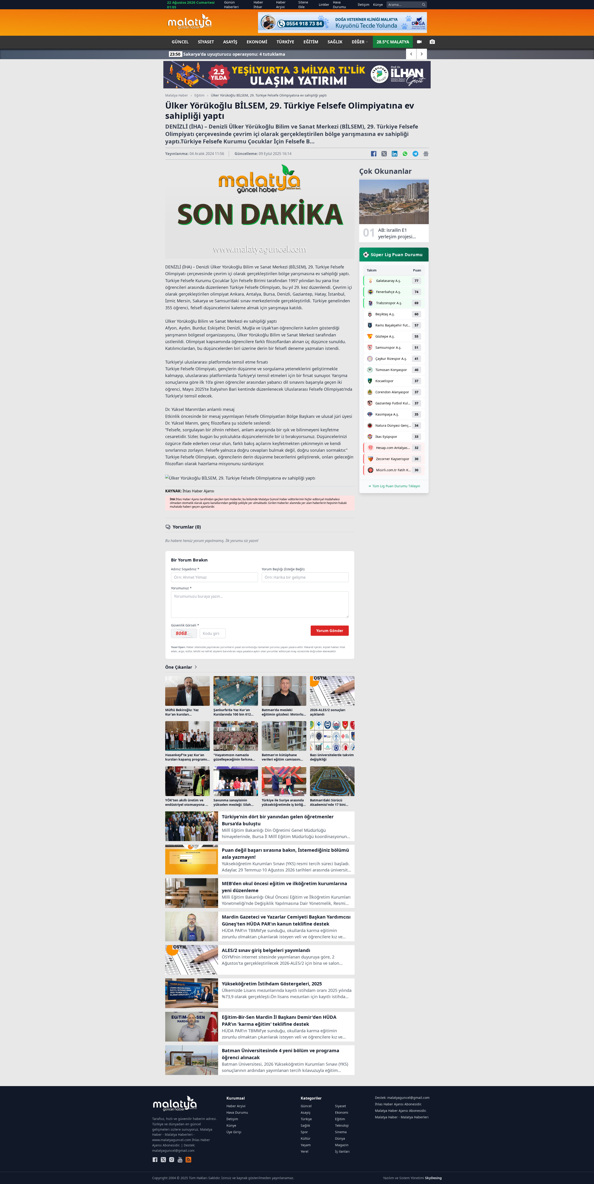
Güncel (180, 42)
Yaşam (306, 1145)
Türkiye (285, 42)
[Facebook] (155, 1159)
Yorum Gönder (329, 630)
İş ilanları (342, 1151)
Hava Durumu (339, 4)
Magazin (342, 1145)
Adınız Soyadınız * (185, 569)
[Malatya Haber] (189, 22)
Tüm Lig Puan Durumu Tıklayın (396, 486)
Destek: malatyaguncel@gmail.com (402, 1097)
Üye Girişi (233, 1132)
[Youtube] (180, 1159)
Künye (378, 4)
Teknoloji (342, 1125)
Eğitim (310, 42)
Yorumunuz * (181, 588)
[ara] (423, 4)
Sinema (341, 1132)
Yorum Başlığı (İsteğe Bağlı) (283, 569)
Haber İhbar (258, 4)
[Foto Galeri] (432, 41)
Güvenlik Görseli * (185, 625)
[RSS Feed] (188, 1159)
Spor (304, 1132)
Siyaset (206, 42)
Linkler (324, 4)
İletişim (363, 4)
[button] (411, 54)
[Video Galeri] (419, 41)
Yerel (304, 1151)
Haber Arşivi (281, 4)
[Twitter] (163, 1159)
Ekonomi (257, 42)
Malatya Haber (176, 95)
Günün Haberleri (231, 4)
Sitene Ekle (303, 4)
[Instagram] (171, 1159)
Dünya (340, 1138)
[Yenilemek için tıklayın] (184, 633)
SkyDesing (433, 1178)
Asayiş (230, 42)
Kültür (305, 1138)
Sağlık (335, 42)
